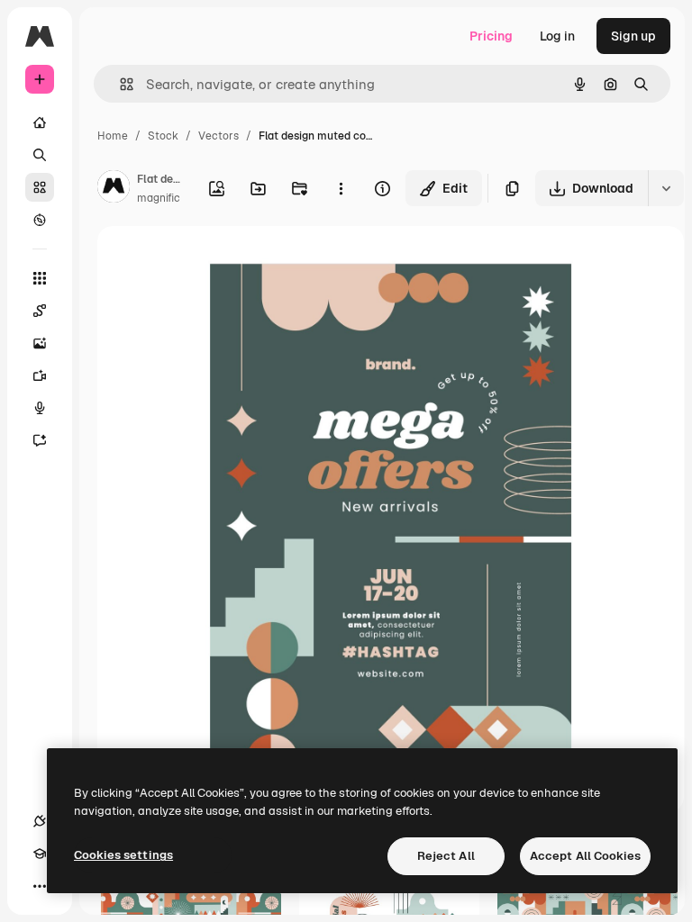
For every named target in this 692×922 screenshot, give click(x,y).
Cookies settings (123, 855)
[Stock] (39, 187)
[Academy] (39, 853)
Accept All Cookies (585, 855)
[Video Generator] (39, 375)
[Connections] (39, 821)
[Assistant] (39, 440)
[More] (39, 886)
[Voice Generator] (39, 407)
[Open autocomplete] (119, 84)
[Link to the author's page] (113, 189)
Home (112, 136)
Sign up (633, 36)
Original (212, 260)
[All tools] (39, 278)
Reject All (446, 855)
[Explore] (39, 219)
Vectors (218, 136)
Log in (557, 36)
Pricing (491, 36)
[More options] (341, 188)
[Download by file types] (666, 188)
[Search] (39, 154)
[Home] (39, 122)
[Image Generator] (39, 343)
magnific (158, 198)
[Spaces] (39, 310)
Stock (163, 136)
